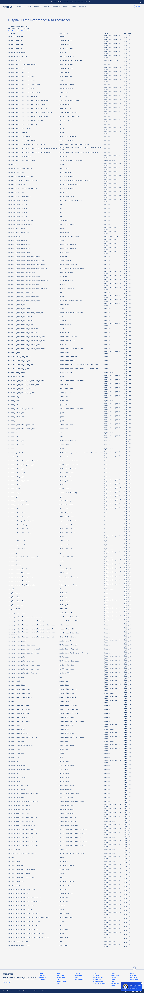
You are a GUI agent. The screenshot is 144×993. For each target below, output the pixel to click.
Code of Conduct (38, 990)
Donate (138, 6)
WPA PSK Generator (98, 977)
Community (55, 6)
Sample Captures (79, 979)
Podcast (113, 979)
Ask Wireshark (115, 983)
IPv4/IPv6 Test (97, 979)
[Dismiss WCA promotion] (142, 983)
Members (74, 6)
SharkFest (114, 977)
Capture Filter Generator (100, 983)
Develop (65, 6)
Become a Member (135, 982)
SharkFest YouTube (61, 981)
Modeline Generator (98, 981)
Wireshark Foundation (8, 990)
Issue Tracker (133, 977)
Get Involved (133, 975)
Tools (45, 6)
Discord (113, 985)
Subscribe (7, 982)
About (58, 983)
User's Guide (60, 975)
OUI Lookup (96, 975)
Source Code (42, 975)
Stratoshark (42, 979)
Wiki (76, 977)
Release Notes (42, 977)
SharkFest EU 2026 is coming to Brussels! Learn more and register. (70, 1)
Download (19, 6)
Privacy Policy (27, 990)
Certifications (82, 6)
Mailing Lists (115, 975)
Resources (37, 6)
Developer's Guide (134, 979)
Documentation (78, 975)
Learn (27, 6)
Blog (113, 981)
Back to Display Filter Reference (21, 31)
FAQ (58, 979)
